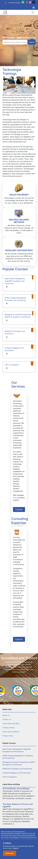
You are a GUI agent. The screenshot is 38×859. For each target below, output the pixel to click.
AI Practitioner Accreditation (16, 788)
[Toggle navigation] (33, 12)
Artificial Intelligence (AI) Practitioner (16, 773)
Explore (19, 509)
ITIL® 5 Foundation (12, 365)
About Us (6, 715)
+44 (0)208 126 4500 (14, 2)
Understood (9, 853)
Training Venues (8, 728)
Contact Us (6, 719)
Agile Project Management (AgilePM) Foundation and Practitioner (15, 281)
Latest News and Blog (10, 723)
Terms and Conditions (10, 732)
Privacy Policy (7, 736)
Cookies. (7, 843)
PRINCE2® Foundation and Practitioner (17, 769)
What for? (16, 848)
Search (31, 42)
